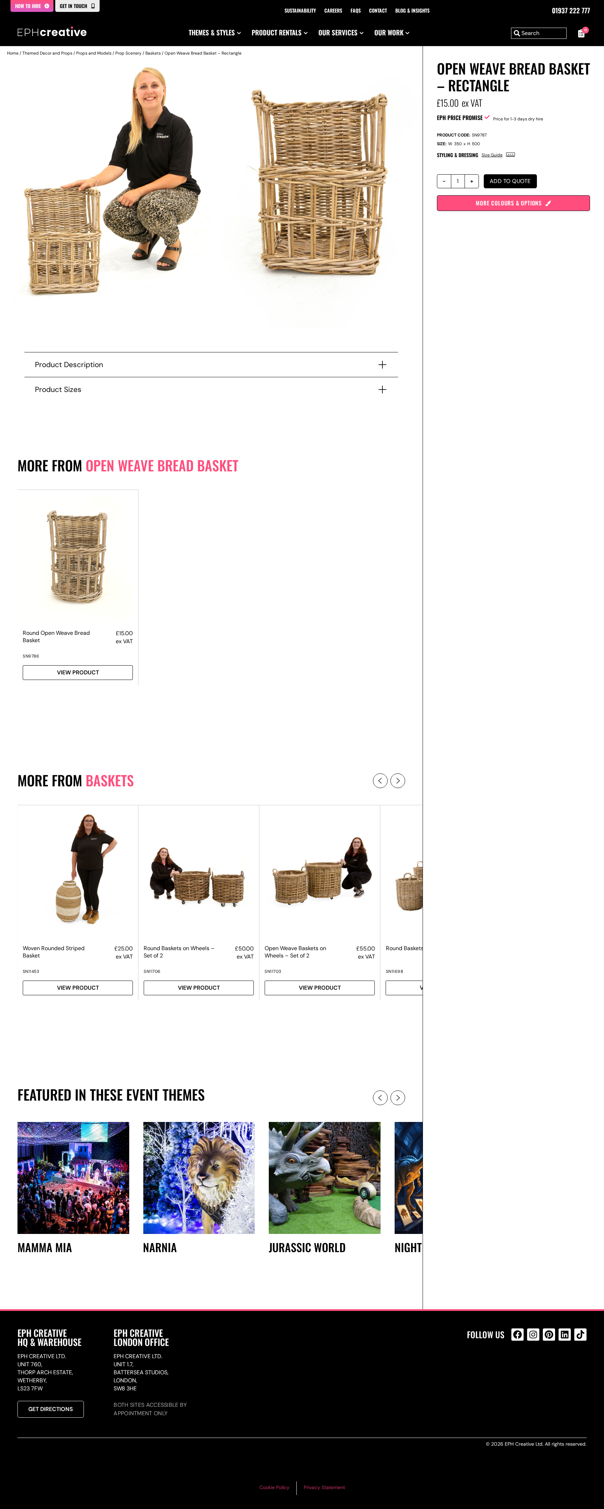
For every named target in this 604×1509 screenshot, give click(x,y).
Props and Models (94, 53)
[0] (580, 33)
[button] (380, 780)
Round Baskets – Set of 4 (418, 948)
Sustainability (300, 10)
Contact (378, 10)
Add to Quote (510, 181)
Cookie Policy (274, 1487)
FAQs (356, 10)
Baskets (153, 53)
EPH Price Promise (460, 117)
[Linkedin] (565, 1334)
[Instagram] (533, 1334)
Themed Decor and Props (47, 53)
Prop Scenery (128, 53)
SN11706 (152, 971)
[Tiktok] (580, 1334)
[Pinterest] (549, 1334)
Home (13, 53)
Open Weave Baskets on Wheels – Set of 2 (295, 952)
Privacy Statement (324, 1487)
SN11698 (394, 971)
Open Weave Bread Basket (162, 465)
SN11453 (31, 971)
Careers (333, 10)
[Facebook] (517, 1334)
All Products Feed (519, 1365)
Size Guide (492, 155)
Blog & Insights (412, 10)
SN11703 (273, 971)
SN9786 (31, 656)
